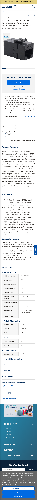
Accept (18, 492)
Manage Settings (18, 488)
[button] (35, 250)
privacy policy (16, 476)
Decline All (18, 496)
